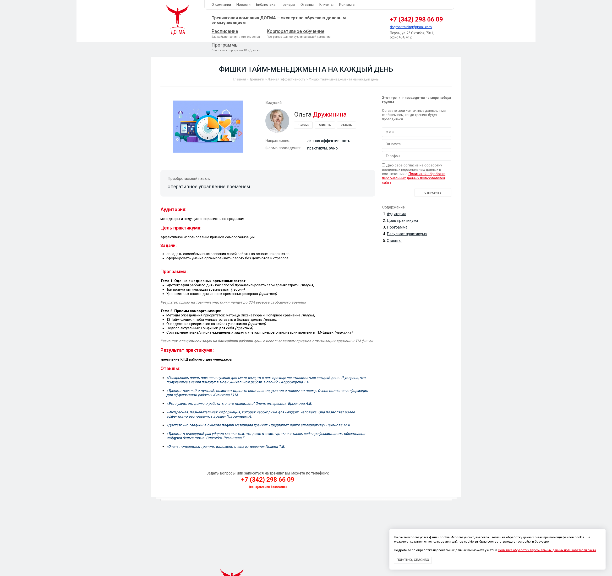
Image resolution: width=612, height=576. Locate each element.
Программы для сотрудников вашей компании (299, 33)
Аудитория (396, 214)
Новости (243, 4)
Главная (239, 79)
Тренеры (288, 4)
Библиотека (265, 4)
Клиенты (326, 4)
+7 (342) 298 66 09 (416, 19)
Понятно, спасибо (413, 560)
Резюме (303, 125)
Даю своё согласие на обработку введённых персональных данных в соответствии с (413, 174)
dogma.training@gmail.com (411, 27)
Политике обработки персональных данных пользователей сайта (547, 550)
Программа (397, 227)
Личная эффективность (287, 79)
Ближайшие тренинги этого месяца (236, 33)
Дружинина (320, 114)
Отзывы (307, 4)
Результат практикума (407, 234)
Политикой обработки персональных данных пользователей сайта (413, 178)
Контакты (347, 4)
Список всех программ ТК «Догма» (236, 47)
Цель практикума (402, 220)
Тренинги (256, 79)
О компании (221, 4)
